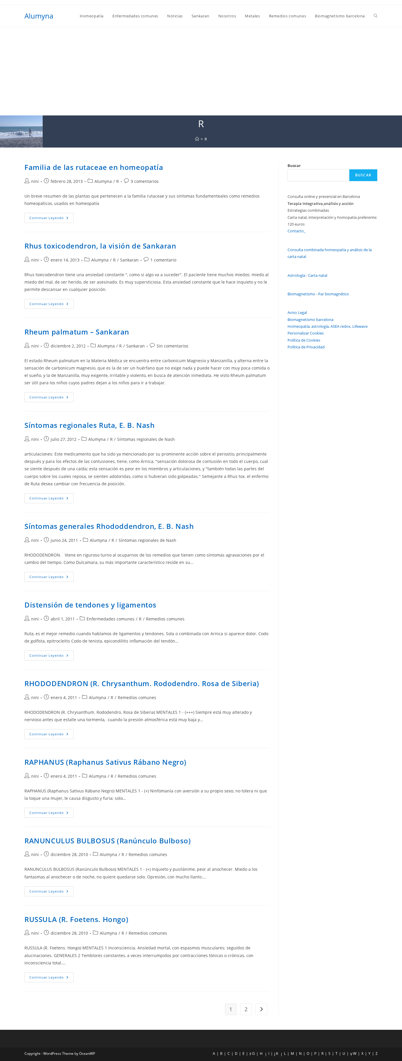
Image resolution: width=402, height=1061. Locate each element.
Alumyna (38, 16)
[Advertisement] (201, 71)
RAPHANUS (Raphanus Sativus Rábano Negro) (105, 762)
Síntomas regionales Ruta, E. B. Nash (89, 425)
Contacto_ (296, 231)
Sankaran (129, 260)
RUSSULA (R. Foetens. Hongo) (76, 919)
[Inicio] (197, 139)
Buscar (294, 165)
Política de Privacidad (306, 347)
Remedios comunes (165, 619)
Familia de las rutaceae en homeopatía (93, 167)
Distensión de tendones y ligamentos (90, 605)
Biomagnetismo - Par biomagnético (318, 294)
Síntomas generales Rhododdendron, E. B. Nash (109, 526)
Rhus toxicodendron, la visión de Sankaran (100, 246)
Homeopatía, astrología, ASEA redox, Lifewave (328, 326)
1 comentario (163, 260)
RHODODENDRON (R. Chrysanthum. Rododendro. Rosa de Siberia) (141, 683)
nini (35, 181)
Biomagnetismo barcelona (310, 319)
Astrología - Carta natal (307, 275)
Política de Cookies (304, 340)
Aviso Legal (297, 312)
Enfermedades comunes (110, 619)
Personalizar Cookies (306, 333)
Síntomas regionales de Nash (146, 439)
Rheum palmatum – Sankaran (76, 332)
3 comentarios (145, 181)
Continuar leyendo (51, 219)
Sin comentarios (172, 346)
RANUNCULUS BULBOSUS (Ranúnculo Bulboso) (107, 840)
